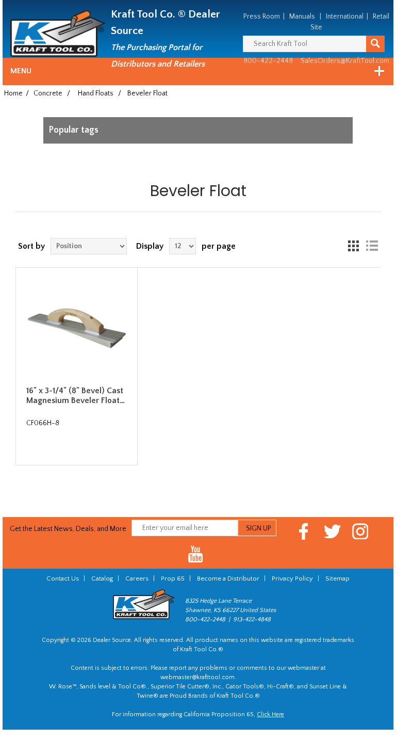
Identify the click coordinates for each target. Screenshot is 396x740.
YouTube (195, 554)
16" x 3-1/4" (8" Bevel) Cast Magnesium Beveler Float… (75, 395)
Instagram (360, 531)
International (345, 16)
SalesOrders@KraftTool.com (345, 61)
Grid (353, 246)
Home (13, 93)
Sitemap (337, 578)
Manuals (302, 16)
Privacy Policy (292, 578)
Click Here (270, 714)
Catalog (102, 578)
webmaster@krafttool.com (197, 677)
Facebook (304, 531)
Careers (136, 578)
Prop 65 (173, 578)
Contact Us (62, 578)
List (372, 246)
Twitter (332, 531)
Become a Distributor (228, 578)
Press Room (261, 16)
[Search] (375, 44)
